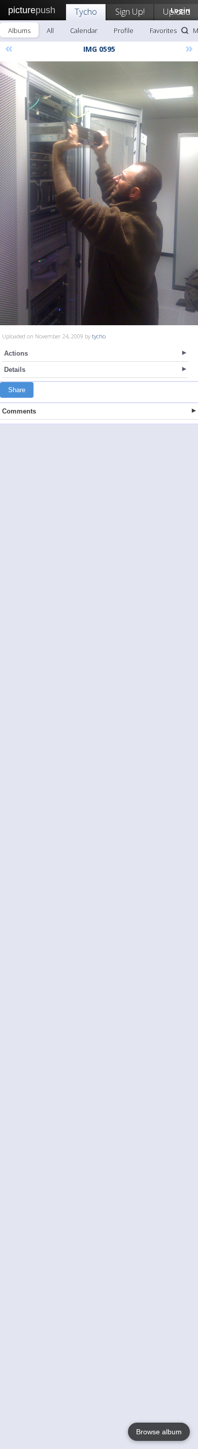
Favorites (163, 30)
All (50, 30)
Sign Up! (130, 11)
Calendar (83, 30)
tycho (99, 336)
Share (16, 390)
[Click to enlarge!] (99, 193)
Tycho (86, 11)
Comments (19, 411)
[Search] (185, 30)
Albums (19, 30)
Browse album (159, 1432)
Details (14, 369)
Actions (16, 353)
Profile (124, 30)
